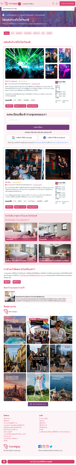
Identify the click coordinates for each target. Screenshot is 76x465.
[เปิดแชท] (57, 3)
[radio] (19, 81)
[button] (39, 142)
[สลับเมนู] (2, 3)
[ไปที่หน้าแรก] (11, 3)
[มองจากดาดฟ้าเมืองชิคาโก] (61, 358)
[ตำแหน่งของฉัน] (4, 462)
